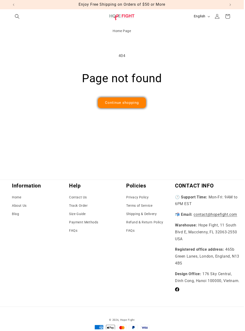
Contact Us (78, 197)
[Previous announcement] (13, 4)
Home (16, 197)
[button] (17, 16)
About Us (19, 205)
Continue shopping (122, 103)
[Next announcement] (230, 4)
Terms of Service (139, 205)
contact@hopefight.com (215, 214)
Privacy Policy (137, 197)
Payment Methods (83, 222)
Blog (15, 214)
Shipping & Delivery (141, 214)
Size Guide (77, 214)
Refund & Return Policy (144, 222)
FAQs (73, 230)
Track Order (78, 205)
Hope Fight (127, 319)
